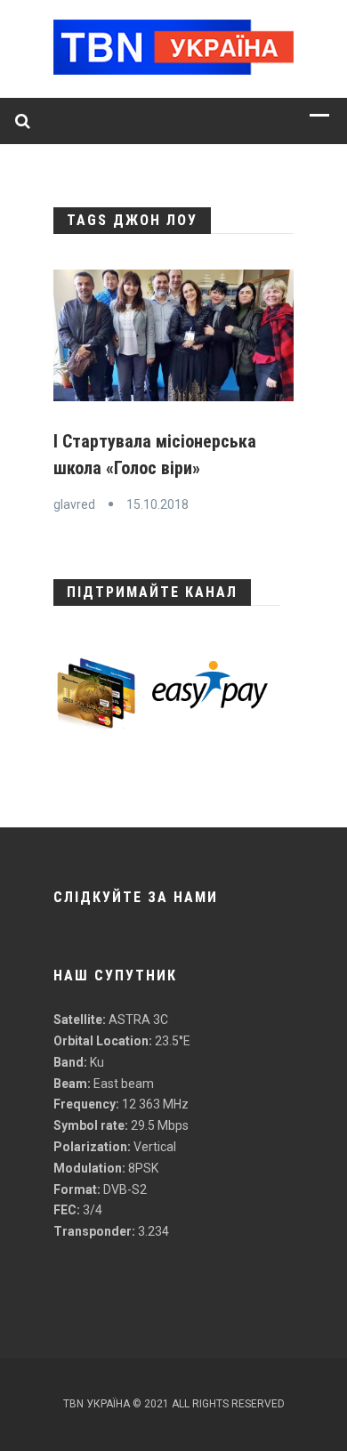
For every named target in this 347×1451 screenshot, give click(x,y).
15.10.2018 (157, 504)
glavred (74, 504)
